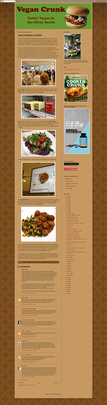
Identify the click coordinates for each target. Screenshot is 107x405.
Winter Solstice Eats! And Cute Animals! (75, 223)
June (68, 265)
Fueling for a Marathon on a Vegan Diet (75, 248)
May (68, 267)
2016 (66, 211)
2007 (66, 293)
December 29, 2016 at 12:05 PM (29, 315)
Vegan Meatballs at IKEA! (72, 217)
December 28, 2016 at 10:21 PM (29, 293)
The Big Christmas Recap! (72, 221)
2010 (66, 287)
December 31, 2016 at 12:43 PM (29, 361)
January (69, 275)
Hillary (23, 297)
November (69, 255)
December (69, 213)
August (68, 261)
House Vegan (25, 354)
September (69, 259)
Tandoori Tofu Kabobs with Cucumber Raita (76, 242)
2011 (66, 285)
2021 (66, 202)
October (68, 257)
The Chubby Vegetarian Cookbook (74, 231)
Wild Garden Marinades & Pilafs (73, 215)
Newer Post (21, 382)
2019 (66, 206)
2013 (66, 281)
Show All (87, 190)
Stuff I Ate (68, 227)
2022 (66, 200)
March (68, 271)
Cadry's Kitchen (69, 181)
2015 (66, 277)
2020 (66, 204)
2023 (66, 198)
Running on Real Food (71, 186)
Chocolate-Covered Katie (72, 183)
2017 (66, 210)
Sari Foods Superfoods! (71, 229)
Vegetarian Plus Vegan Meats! (73, 237)
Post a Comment (24, 379)
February (69, 273)
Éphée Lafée (25, 331)
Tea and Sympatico (26, 320)
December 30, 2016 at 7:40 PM (29, 350)
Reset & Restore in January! (72, 233)
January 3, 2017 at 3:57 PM (28, 377)
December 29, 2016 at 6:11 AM (29, 304)
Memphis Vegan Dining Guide (72, 69)
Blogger (59, 394)
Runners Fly (68, 178)
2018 (66, 208)
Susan (23, 340)
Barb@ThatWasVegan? (27, 308)
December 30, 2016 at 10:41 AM (29, 336)
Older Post (56, 382)
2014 (66, 279)
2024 (66, 196)
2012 (66, 283)
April (68, 269)
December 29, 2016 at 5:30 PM (29, 326)
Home (38, 382)
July (68, 263)
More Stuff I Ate (69, 225)
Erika (23, 366)
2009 (66, 289)
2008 (66, 291)
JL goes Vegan (69, 188)
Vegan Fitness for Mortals (72, 219)
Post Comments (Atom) (29, 385)
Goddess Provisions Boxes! (72, 235)
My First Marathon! (70, 250)
